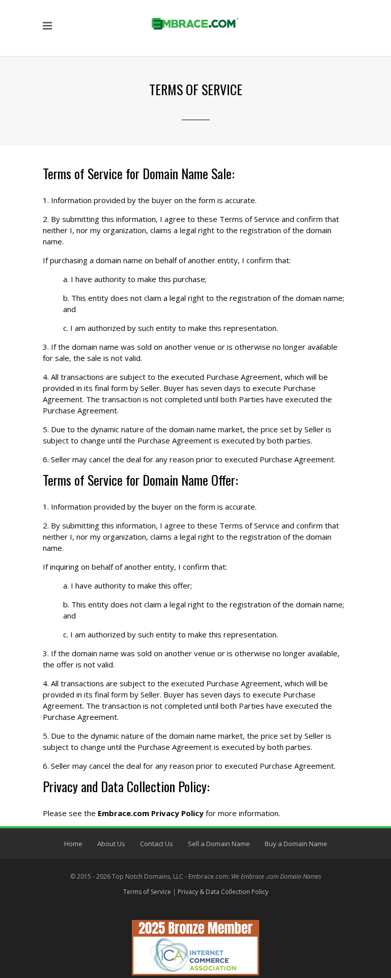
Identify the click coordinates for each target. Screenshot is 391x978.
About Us (111, 843)
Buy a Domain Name (296, 843)
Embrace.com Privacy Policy (151, 813)
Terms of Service (147, 891)
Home (73, 843)
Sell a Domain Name (219, 843)
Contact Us (156, 843)
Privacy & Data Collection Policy (223, 891)
